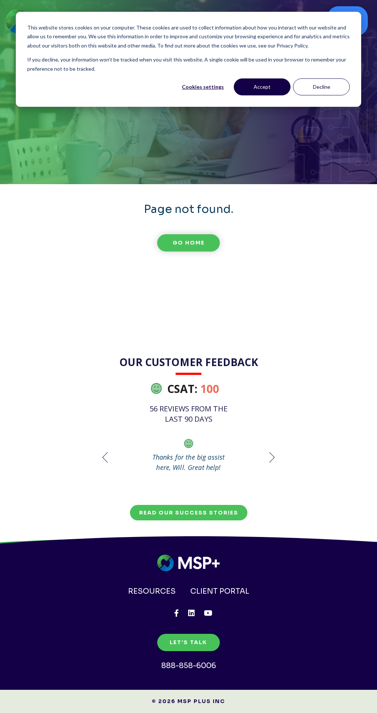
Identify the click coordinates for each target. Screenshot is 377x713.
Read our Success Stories (188, 512)
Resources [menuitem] (152, 591)
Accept (262, 87)
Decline (321, 87)
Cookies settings (203, 87)
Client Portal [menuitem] (219, 591)
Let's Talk (188, 642)
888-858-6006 (188, 665)
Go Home (189, 242)
